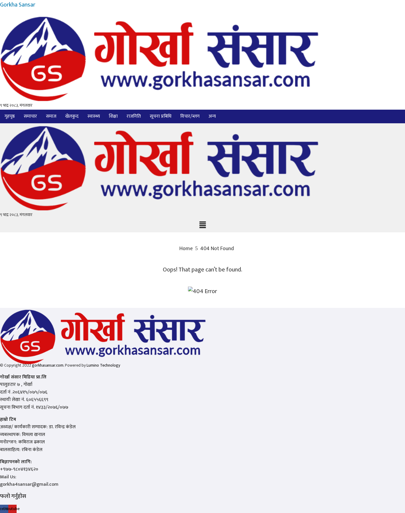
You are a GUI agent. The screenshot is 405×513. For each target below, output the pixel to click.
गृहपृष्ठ (9, 116)
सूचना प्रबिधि (160, 116)
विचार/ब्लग (190, 116)
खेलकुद (72, 116)
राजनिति (134, 116)
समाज (51, 116)
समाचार (30, 116)
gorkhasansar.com (47, 365)
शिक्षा (113, 116)
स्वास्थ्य (93, 116)
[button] (213, 116)
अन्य (212, 116)
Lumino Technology (103, 365)
